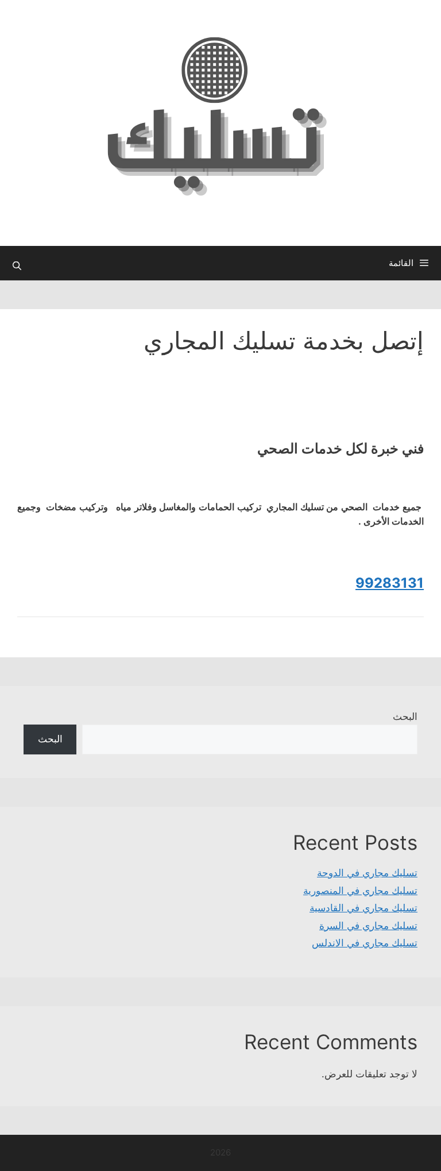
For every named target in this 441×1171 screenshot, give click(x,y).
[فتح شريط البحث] (17, 266)
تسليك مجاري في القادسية (363, 908)
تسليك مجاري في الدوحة (367, 873)
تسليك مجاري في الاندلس (364, 943)
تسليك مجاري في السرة (368, 925)
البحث (405, 716)
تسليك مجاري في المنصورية (360, 890)
